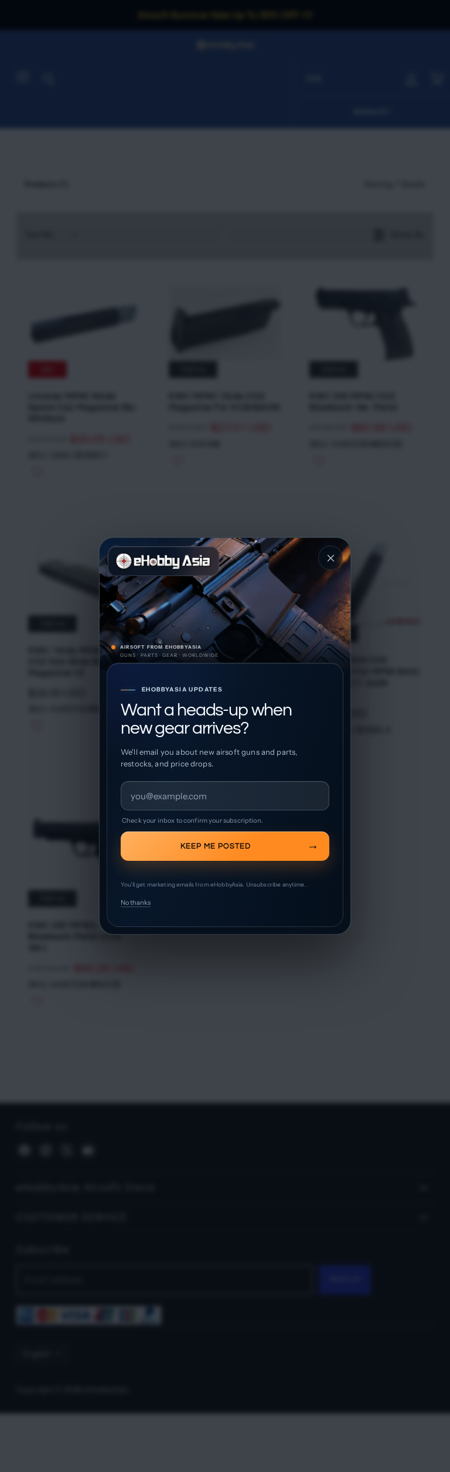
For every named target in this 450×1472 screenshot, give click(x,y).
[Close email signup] (330, 558)
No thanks (136, 902)
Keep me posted (215, 846)
